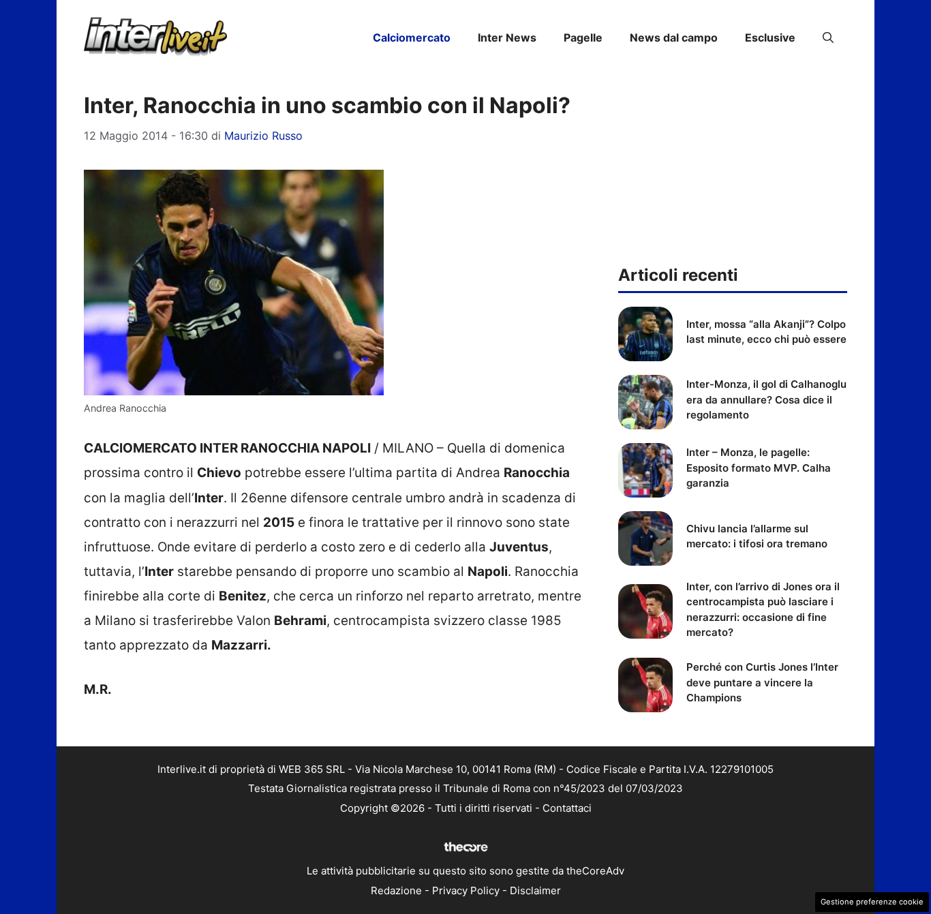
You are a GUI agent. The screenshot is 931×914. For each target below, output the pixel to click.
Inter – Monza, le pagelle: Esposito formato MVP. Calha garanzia (758, 467)
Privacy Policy (466, 890)
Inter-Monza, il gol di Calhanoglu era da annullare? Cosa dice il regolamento (766, 399)
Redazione (396, 890)
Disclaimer (535, 890)
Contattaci (567, 808)
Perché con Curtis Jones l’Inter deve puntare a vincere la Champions (762, 682)
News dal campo (674, 37)
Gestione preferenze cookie (872, 902)
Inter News (507, 37)
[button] (828, 37)
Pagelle (583, 37)
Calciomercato (412, 37)
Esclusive (770, 37)
